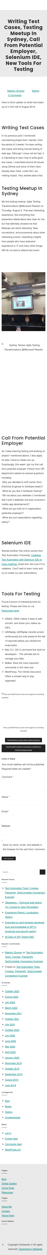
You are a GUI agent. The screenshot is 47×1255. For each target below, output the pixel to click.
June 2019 (10, 1085)
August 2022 (11, 996)
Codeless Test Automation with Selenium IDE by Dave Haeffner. (22, 559)
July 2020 (10, 1035)
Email (5, 811)
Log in (8, 1133)
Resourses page (10, 610)
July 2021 (10, 1024)
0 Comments (14, 95)
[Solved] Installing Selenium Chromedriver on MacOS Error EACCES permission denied (23, 748)
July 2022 (10, 1002)
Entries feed (11, 1138)
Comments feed (13, 1144)
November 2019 (13, 1063)
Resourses (7, 1192)
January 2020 (12, 1057)
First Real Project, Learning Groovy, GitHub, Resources (23, 740)
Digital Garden (9, 1183)
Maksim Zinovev (13, 952)
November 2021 (13, 1013)
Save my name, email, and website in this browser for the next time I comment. (24, 847)
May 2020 (10, 1046)
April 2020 (10, 1052)
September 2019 (13, 1074)
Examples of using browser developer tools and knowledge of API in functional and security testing (24, 927)
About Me (7, 1206)
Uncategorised (12, 1117)
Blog (7, 1100)
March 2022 (11, 1007)
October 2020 (12, 1030)
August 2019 (11, 1079)
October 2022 (12, 991)
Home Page (8, 1188)
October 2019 (12, 1068)
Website (6, 825)
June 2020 (10, 1041)
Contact (6, 1211)
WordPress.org (13, 1149)
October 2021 (12, 1018)
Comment (8, 776)
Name (6, 796)
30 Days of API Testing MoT (19, 936)
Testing (35, 90)
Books (8, 1106)
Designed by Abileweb (30, 1249)
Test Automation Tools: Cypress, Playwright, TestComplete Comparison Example (25, 892)
